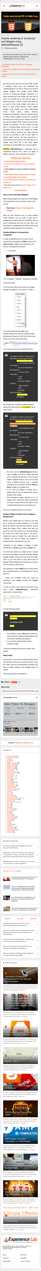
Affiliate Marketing (11, 756)
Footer (9, 187)
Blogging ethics (11, 766)
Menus (9, 803)
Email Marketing (11, 778)
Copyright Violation (12, 772)
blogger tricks (10, 765)
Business (9, 770)
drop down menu (11, 776)
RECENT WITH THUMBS (12, 871)
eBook (8, 777)
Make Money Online (12, 799)
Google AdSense (11, 785)
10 (6, 1215)
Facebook (9, 781)
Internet (9, 794)
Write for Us (23, 1255)
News (8, 804)
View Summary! (20, 190)
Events (9, 779)
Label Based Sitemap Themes (15, 798)
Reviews (9, 811)
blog (8, 761)
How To (9, 793)
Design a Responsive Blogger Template (15, 161)
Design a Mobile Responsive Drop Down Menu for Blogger (20, 174)
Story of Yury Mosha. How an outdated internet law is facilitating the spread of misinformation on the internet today (23, 888)
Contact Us (6, 1258)
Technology (10, 819)
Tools (8, 823)
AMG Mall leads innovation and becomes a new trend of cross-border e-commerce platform (18, 1032)
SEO (8, 812)
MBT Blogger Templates (13, 802)
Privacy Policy (6, 1261)
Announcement (11, 757)
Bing (8, 758)
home (8, 791)
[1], (4, 172)
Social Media (10, 818)
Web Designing (11, 827)
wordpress (9, 832)
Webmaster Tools (11, 829)
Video (8, 825)
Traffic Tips (10, 824)
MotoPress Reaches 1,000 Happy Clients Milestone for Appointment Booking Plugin (19, 1165)
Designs (9, 774)
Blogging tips (10, 768)
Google (9, 783)
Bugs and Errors (11, 769)
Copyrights (23, 1258)
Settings (9, 814)
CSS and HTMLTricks (12, 773)
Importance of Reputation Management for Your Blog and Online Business (18, 979)
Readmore (22, 990)
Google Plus (10, 787)
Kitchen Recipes (11, 797)
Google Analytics (11, 786)
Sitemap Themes (11, 816)
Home (2, 35)
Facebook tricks (11, 782)
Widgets (8, 35)
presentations (10, 808)
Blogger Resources (12, 762)
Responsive (10, 810)
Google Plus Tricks (12, 789)
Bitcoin (9, 760)
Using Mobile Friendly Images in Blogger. (15, 177)
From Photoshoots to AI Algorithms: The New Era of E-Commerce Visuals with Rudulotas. (23, 899)
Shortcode (9, 815)
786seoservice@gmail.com (24, 743)
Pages (8, 806)
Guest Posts (10, 790)
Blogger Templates (12, 764)
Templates (9, 820)
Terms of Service (25, 1261)
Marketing (9, 800)
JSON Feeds (10, 795)
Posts (8, 807)
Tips (8, 822)
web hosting (10, 828)
